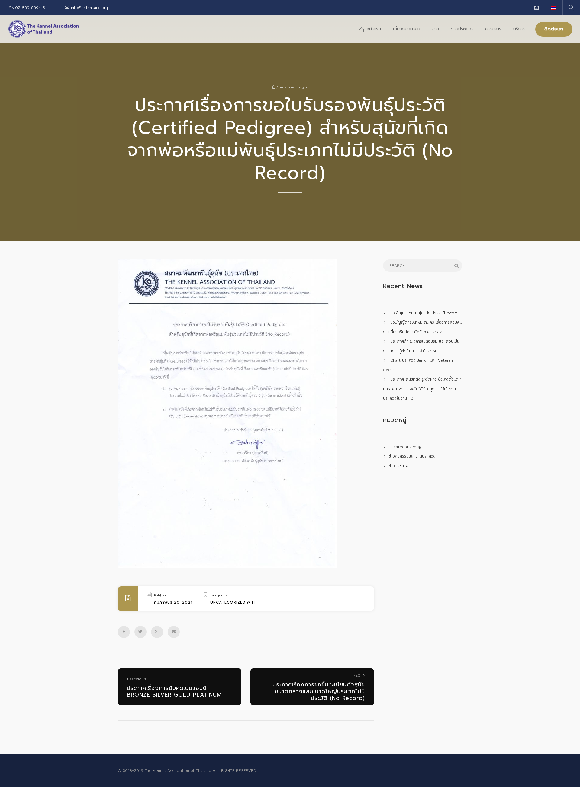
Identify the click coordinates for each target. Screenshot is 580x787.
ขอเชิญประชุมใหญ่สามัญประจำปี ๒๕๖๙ (423, 312)
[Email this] (174, 632)
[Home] (44, 29)
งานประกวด (462, 29)
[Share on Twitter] (140, 632)
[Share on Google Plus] (157, 632)
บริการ (519, 29)
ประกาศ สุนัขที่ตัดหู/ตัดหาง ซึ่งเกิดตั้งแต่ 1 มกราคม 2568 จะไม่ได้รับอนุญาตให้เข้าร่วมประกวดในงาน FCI (422, 389)
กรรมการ (493, 29)
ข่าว (435, 29)
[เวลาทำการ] (536, 7)
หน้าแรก (373, 29)
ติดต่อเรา (553, 29)
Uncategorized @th (293, 87)
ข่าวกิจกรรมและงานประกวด (412, 456)
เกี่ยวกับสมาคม (406, 29)
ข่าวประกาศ (399, 465)
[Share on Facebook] (124, 632)
